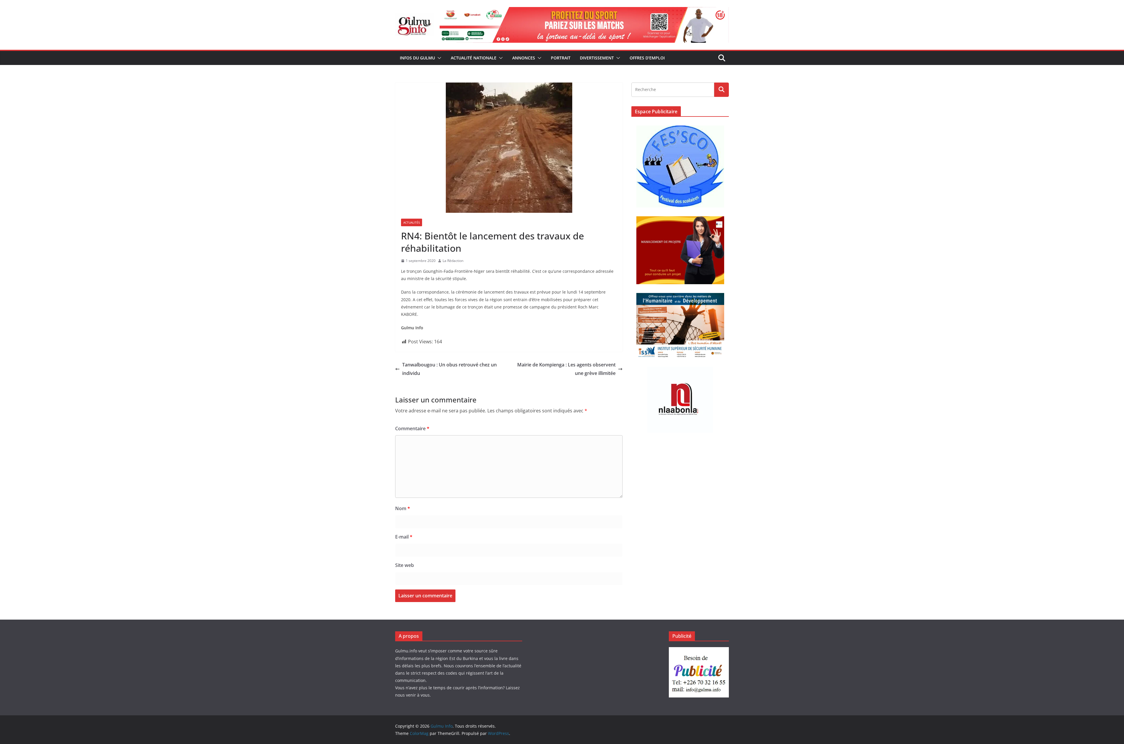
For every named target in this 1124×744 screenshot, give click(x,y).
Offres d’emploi (647, 58)
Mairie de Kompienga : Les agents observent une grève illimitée (566, 368)
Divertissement (597, 58)
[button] (438, 58)
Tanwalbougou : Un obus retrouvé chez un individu (449, 368)
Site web (404, 565)
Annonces (523, 58)
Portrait (560, 58)
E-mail (403, 537)
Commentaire (412, 428)
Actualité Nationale (473, 58)
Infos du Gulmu (417, 58)
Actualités (411, 222)
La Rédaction (453, 260)
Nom (402, 508)
